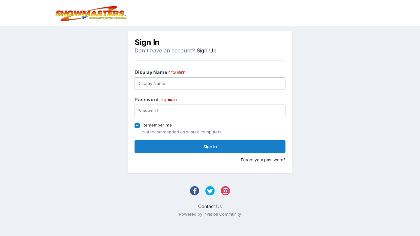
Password (156, 99)
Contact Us (210, 206)
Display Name (160, 72)
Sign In (210, 146)
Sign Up (207, 50)
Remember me (157, 125)
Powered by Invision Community (210, 214)
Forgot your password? (263, 159)
